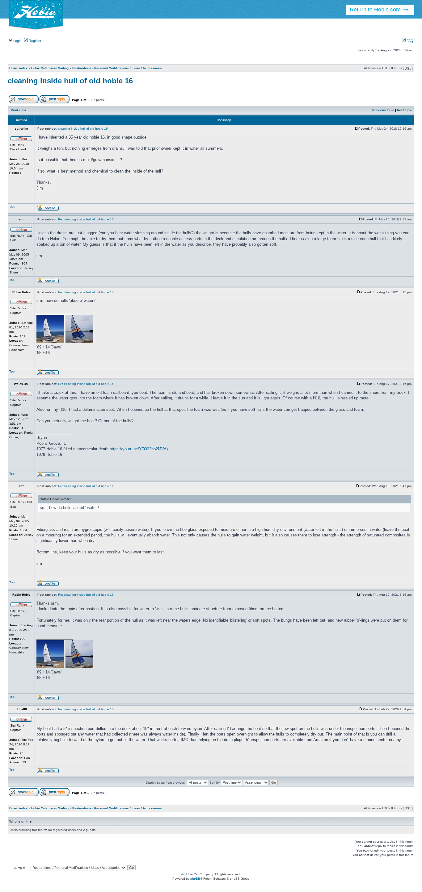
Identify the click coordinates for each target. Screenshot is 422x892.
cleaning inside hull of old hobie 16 (70, 81)
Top (12, 207)
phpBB (195, 878)
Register (34, 41)
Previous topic (383, 110)
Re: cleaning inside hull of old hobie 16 (86, 219)
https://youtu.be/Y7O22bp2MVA (138, 449)
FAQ (409, 41)
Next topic (404, 110)
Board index (18, 68)
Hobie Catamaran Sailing (50, 68)
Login (16, 41)
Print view (18, 110)
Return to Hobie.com (376, 9)
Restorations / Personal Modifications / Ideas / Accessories (117, 68)
